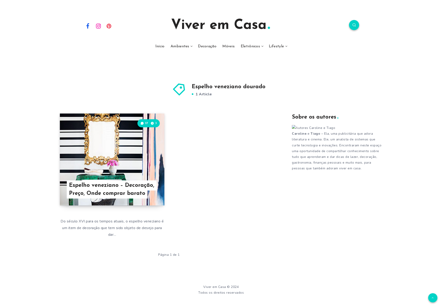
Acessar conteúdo (143, 192)
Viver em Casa (219, 25)
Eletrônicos (250, 46)
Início (160, 46)
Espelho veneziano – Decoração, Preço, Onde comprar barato (111, 189)
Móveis (228, 46)
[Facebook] (87, 26)
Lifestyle (276, 46)
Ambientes (180, 46)
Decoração (207, 46)
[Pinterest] (109, 26)
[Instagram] (98, 26)
